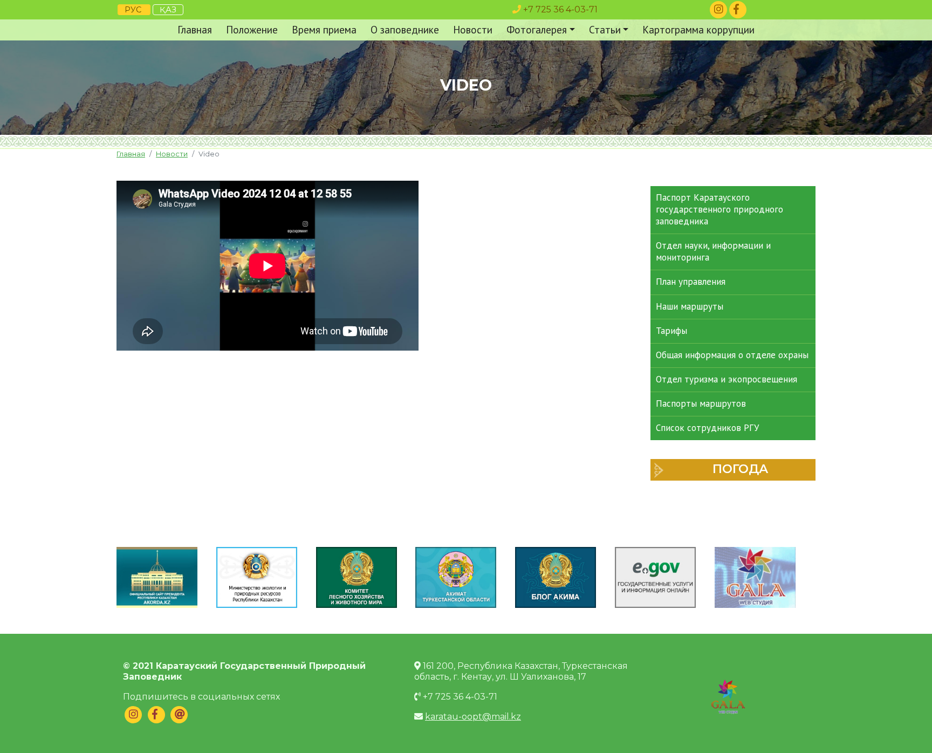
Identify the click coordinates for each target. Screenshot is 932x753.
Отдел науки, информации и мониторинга (713, 251)
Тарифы (671, 331)
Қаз (168, 10)
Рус (134, 10)
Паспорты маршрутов (701, 403)
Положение (252, 29)
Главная (194, 29)
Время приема (324, 29)
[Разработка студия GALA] (728, 695)
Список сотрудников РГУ (707, 428)
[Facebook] (737, 9)
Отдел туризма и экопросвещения (726, 379)
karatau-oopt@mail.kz (473, 716)
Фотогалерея (536, 29)
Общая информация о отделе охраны (732, 355)
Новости (472, 29)
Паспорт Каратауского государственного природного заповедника (719, 209)
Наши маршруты (689, 306)
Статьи (605, 29)
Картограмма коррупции (698, 29)
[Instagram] (718, 9)
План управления (690, 281)
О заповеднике (405, 29)
